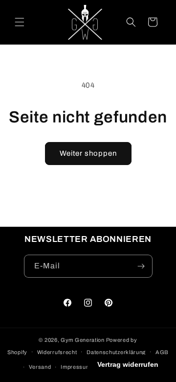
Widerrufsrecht (57, 352)
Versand (40, 367)
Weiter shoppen (88, 153)
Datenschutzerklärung (116, 352)
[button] (19, 22)
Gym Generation (83, 340)
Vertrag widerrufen (127, 364)
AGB (162, 352)
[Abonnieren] (141, 266)
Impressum (75, 367)
